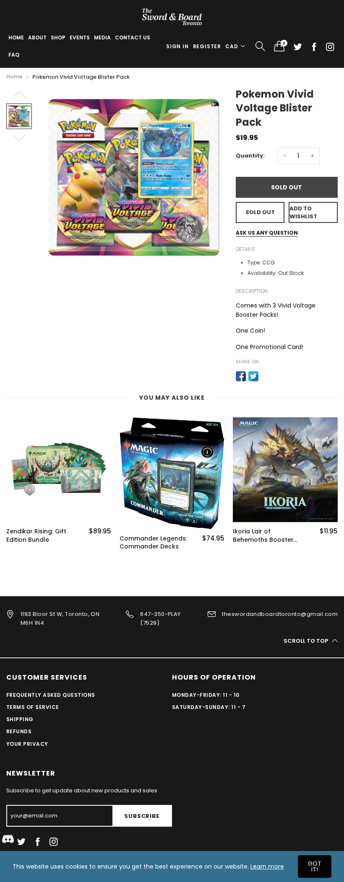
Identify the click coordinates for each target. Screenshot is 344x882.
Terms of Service (32, 707)
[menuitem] (16, 37)
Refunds (18, 731)
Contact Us (132, 37)
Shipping (20, 719)
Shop (58, 37)
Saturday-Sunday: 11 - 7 (208, 707)
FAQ (13, 54)
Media (102, 37)
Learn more (267, 866)
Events (80, 37)
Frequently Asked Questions (50, 694)
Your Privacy (27, 744)
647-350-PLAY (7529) (160, 618)
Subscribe (141, 816)
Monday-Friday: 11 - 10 (206, 694)
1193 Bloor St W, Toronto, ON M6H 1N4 (60, 618)
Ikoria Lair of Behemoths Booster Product (263, 536)
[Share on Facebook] (241, 376)
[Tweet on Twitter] (253, 376)
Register (207, 46)
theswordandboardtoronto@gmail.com (280, 614)
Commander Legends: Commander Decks (153, 543)
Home (16, 37)
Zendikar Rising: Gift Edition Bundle (36, 536)
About (37, 37)
